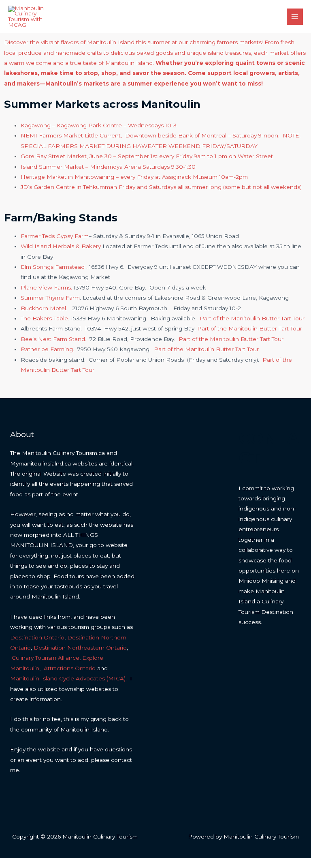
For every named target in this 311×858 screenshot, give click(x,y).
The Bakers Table (44, 318)
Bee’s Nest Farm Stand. (53, 339)
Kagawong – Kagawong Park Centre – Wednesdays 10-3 (99, 125)
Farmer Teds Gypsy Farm (55, 236)
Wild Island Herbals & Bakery (61, 246)
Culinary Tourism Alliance (45, 657)
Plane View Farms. (46, 287)
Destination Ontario (37, 637)
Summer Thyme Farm (50, 297)
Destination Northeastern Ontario (80, 647)
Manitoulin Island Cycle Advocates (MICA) (68, 678)
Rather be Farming (47, 349)
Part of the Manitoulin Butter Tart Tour (252, 318)
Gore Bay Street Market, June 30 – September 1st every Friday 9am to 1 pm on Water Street (147, 156)
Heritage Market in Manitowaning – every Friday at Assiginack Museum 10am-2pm (134, 177)
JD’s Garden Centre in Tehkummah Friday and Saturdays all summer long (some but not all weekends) (161, 187)
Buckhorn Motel (43, 308)
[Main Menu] (295, 17)
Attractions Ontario (70, 668)
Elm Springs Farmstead (53, 267)
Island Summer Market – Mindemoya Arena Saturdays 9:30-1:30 (108, 166)
